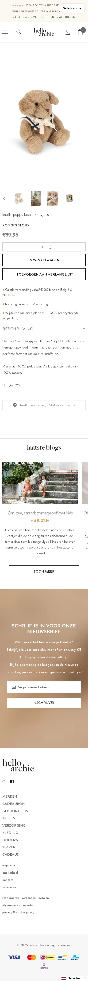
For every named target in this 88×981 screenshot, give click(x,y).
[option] (44, 121)
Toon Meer (44, 571)
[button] (74, 978)
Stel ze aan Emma (62, 405)
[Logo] (44, 32)
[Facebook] (12, 781)
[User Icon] (67, 32)
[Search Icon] (18, 32)
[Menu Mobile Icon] (5, 32)
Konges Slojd (15, 225)
